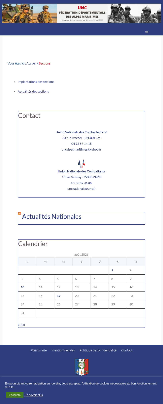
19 (58, 295)
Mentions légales (63, 350)
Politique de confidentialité (98, 350)
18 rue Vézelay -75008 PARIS (81, 177)
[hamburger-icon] (147, 32)
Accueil (31, 63)
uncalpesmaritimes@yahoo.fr (81, 149)
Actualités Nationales (52, 216)
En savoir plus (33, 395)
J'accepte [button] (15, 394)
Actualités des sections (33, 91)
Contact (126, 350)
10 (22, 287)
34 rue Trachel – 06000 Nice (81, 138)
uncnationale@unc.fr (81, 188)
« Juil (21, 325)
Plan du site (39, 350)
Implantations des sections (36, 81)
